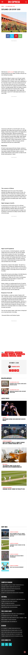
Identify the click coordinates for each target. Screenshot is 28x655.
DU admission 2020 (9, 352)
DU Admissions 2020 (10, 6)
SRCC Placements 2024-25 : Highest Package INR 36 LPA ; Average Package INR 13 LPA (14, 443)
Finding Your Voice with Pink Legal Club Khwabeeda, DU (12, 613)
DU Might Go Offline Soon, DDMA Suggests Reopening (12, 592)
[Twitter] (12, 36)
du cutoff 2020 (18, 352)
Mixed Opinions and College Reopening (9, 607)
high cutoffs (5, 356)
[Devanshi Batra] (10, 366)
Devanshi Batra (16, 366)
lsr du (19, 356)
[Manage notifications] (25, 652)
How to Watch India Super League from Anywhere (11, 632)
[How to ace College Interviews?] (5, 566)
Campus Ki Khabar (7, 441)
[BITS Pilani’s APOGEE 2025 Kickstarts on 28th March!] (14, 408)
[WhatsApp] (20, 36)
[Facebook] (8, 36)
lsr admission (13, 356)
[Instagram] (13, 370)
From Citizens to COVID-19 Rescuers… (9, 619)
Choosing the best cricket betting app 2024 (14, 489)
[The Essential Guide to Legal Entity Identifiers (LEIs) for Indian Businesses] (14, 455)
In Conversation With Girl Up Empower (9, 615)
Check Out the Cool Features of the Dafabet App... (12, 634)
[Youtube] (18, 370)
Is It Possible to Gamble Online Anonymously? (11, 628)
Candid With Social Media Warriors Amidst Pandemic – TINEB (13, 617)
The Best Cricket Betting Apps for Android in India (12, 636)
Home (2, 6)
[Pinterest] (16, 36)
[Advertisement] (14, 55)
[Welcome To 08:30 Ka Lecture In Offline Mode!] (5, 556)
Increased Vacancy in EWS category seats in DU (18, 392)
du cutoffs (4, 354)
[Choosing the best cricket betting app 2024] (14, 478)
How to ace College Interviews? (16, 567)
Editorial (5, 464)
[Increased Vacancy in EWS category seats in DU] (5, 391)
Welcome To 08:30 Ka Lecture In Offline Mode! (16, 556)
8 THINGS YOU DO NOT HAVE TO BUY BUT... (9, 601)
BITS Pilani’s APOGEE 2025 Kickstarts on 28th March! (14, 419)
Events (4, 417)
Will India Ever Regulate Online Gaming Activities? (11, 630)
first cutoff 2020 (20, 354)
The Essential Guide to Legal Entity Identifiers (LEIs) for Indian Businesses (12, 466)
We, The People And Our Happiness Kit (9, 621)
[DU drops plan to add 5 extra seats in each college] (5, 384)
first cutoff (11, 354)
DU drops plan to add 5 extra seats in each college (18, 384)
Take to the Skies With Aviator (7, 603)
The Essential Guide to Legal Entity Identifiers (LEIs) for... (13, 599)
